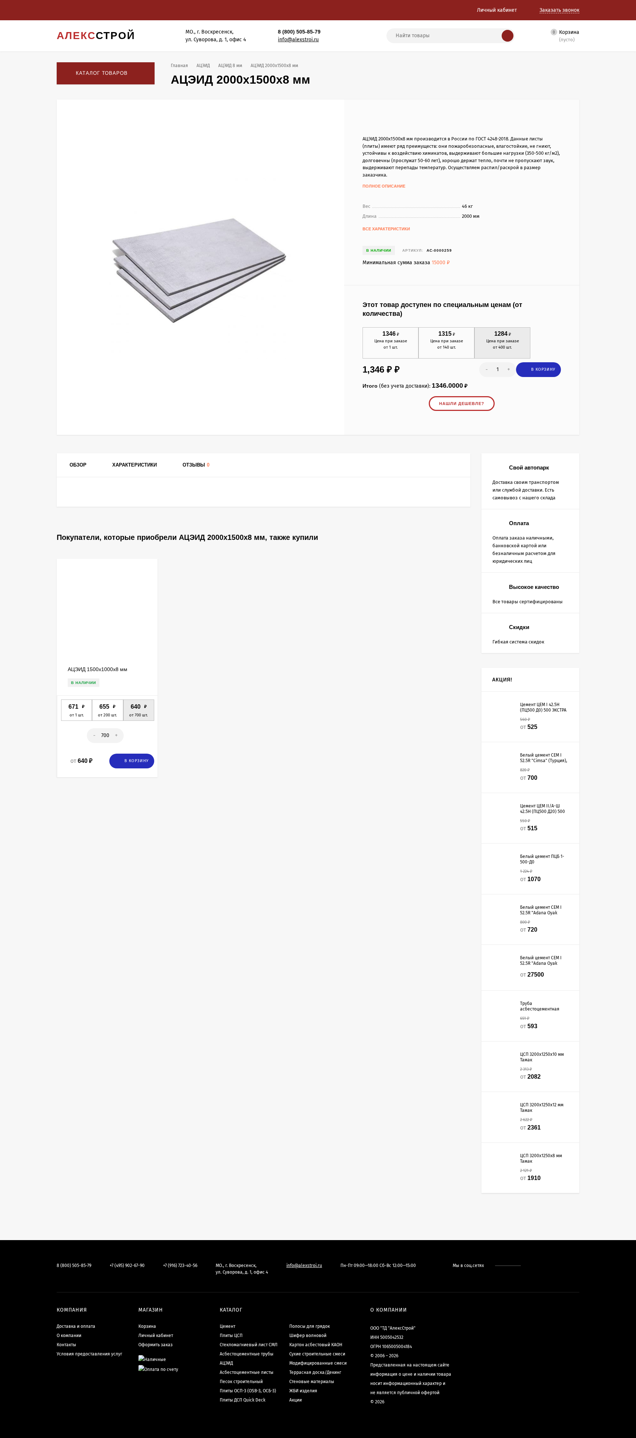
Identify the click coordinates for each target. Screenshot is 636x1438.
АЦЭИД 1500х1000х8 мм (97, 669)
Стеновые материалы (311, 1381)
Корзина (147, 1326)
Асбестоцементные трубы (246, 1354)
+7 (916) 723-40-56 (180, 1265)
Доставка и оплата (76, 1326)
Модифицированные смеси (318, 1363)
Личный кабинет (155, 1335)
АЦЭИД (203, 65)
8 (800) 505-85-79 (299, 32)
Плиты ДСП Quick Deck (242, 1400)
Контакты (66, 1344)
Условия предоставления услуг (89, 1354)
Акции (295, 1400)
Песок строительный (241, 1381)
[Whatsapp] (332, 32)
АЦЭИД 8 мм (230, 65)
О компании (69, 1335)
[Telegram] (340, 32)
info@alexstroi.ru (298, 39)
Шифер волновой (307, 1335)
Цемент (227, 1326)
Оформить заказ (155, 1344)
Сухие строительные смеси (317, 1354)
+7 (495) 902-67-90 (127, 1265)
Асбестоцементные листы (246, 1372)
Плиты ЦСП (231, 1335)
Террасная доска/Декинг (315, 1372)
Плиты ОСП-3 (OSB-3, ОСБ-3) (248, 1390)
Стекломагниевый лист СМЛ (249, 1344)
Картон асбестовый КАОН (315, 1344)
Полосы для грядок (309, 1326)
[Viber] (348, 32)
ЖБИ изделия (303, 1390)
